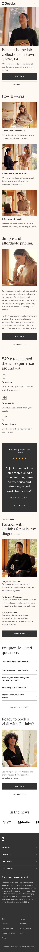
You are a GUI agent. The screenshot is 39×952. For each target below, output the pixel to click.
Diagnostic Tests (8, 933)
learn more (19, 633)
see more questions (19, 707)
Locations (5, 924)
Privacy (5, 938)
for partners (19, 84)
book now (19, 76)
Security (23, 924)
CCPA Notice (25, 928)
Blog (3, 919)
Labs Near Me (7, 928)
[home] (9, 3)
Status (22, 933)
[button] (35, 3)
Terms (22, 919)
